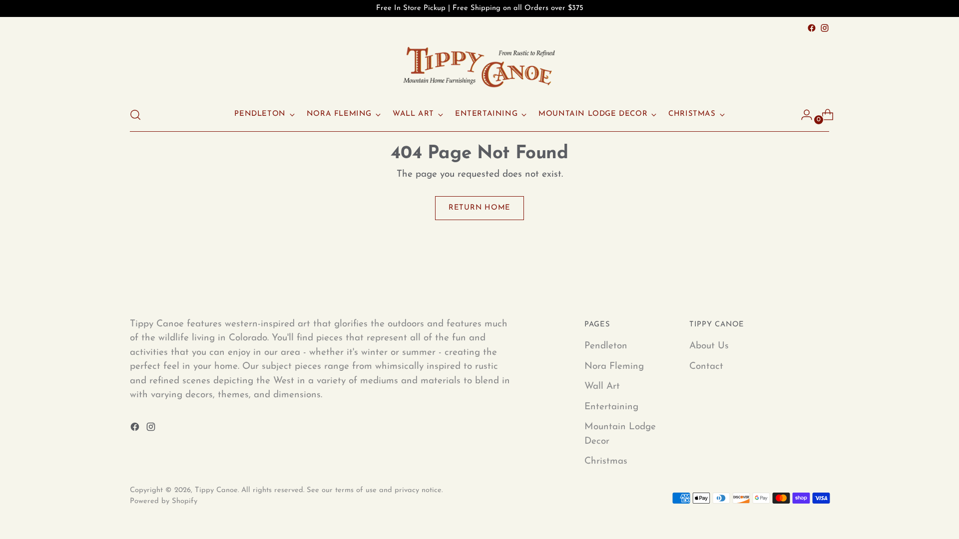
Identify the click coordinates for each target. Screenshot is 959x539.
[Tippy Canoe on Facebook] (811, 27)
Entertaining (611, 407)
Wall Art (602, 386)
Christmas (605, 461)
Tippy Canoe (216, 490)
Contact (706, 366)
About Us (709, 346)
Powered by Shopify (163, 501)
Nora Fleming (614, 366)
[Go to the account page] (803, 115)
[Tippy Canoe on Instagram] (824, 27)
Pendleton (605, 346)
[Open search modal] (135, 115)
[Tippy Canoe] (479, 66)
